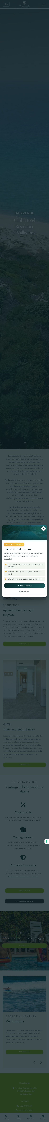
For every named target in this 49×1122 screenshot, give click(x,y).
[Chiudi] (43, 528)
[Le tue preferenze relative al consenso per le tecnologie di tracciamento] (46, 841)
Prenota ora (24, 592)
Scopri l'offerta (24, 585)
